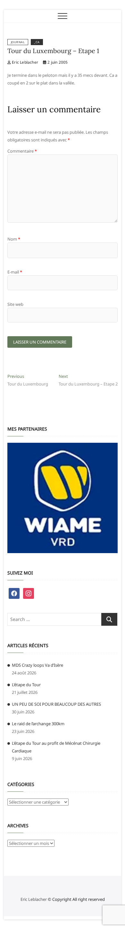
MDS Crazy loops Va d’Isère (37, 665)
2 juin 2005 (57, 62)
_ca (37, 42)
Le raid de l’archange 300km (38, 724)
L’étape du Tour (26, 684)
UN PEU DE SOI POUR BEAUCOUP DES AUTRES (56, 704)
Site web (15, 304)
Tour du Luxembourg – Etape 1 (53, 51)
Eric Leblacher (24, 62)
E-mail (14, 272)
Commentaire (22, 151)
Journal (18, 42)
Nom (13, 239)
